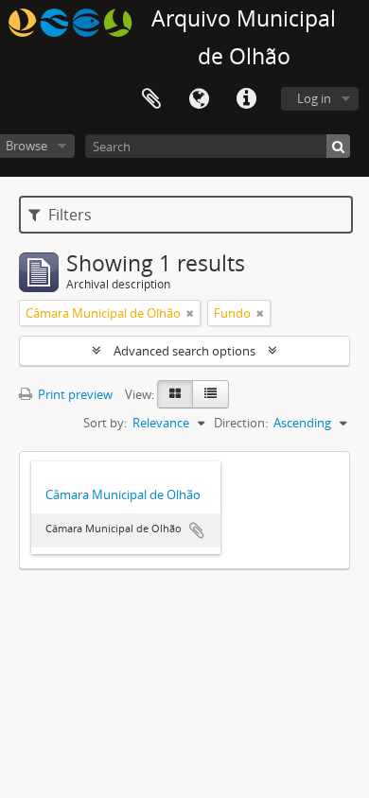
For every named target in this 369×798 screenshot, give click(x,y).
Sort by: (105, 422)
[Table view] (210, 394)
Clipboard (151, 99)
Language (198, 99)
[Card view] (175, 394)
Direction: (241, 422)
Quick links (246, 99)
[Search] (338, 146)
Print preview (74, 394)
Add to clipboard (196, 530)
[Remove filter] (190, 313)
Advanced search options (184, 350)
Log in (314, 98)
